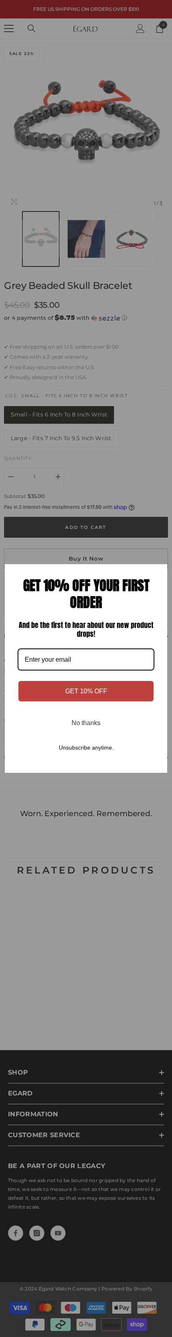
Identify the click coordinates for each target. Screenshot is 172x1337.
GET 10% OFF (86, 691)
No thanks (86, 722)
